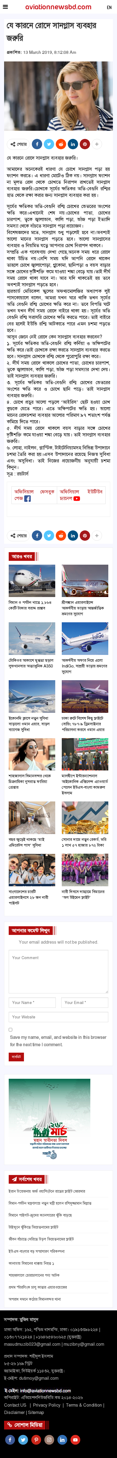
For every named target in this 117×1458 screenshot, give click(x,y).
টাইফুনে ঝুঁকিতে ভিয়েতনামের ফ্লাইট (33, 1227)
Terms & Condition (84, 1405)
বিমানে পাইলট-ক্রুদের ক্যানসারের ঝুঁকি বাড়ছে (40, 1215)
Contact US (15, 1405)
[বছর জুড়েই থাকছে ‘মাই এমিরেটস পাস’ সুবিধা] (32, 817)
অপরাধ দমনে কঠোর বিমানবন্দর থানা (35, 1299)
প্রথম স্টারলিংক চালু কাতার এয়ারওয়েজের (38, 1287)
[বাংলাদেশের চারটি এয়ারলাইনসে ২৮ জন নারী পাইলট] (32, 870)
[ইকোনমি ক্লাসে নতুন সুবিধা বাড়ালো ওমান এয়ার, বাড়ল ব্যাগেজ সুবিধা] (32, 696)
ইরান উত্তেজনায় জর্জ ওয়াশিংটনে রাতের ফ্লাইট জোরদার (47, 1191)
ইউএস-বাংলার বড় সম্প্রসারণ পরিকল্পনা (36, 1251)
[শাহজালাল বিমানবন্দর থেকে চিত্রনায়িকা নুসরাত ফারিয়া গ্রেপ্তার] (32, 754)
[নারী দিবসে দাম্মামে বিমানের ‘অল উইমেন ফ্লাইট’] (85, 870)
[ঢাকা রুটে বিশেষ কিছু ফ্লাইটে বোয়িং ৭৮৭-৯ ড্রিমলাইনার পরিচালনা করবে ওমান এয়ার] (85, 696)
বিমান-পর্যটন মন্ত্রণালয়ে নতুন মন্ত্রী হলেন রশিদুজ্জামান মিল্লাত (50, 1203)
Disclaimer (14, 1412)
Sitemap (36, 1412)
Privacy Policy (46, 1405)
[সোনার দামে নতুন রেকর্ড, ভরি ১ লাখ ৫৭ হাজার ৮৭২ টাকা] (85, 817)
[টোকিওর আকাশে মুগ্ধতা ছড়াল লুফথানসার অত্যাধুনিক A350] (32, 638)
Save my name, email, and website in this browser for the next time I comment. (58, 1040)
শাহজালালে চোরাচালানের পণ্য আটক (34, 1275)
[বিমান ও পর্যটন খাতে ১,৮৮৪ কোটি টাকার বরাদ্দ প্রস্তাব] (32, 581)
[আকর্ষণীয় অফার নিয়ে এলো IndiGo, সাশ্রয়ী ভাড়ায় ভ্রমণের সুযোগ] (85, 638)
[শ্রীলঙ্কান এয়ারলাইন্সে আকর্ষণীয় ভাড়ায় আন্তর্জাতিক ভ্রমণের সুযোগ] (85, 581)
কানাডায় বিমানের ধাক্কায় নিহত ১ (31, 1263)
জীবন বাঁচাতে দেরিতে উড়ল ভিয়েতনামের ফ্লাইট (41, 1239)
